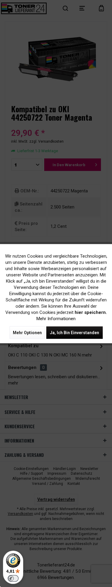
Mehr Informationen (56, 318)
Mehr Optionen (27, 332)
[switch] (13, 578)
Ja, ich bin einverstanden (74, 332)
